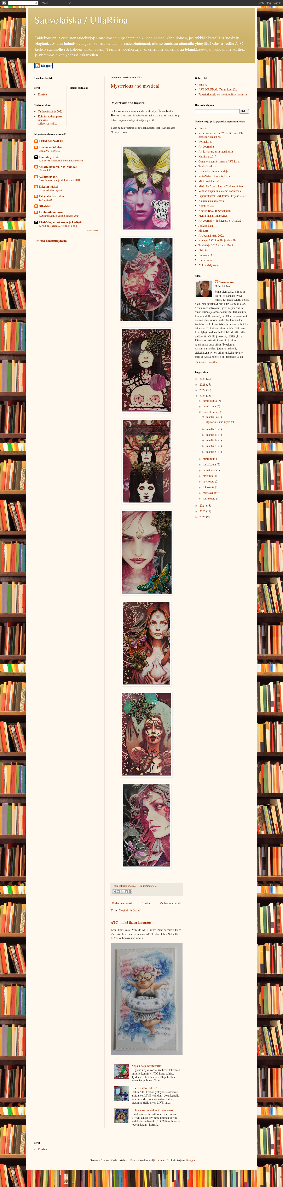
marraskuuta (210, 493)
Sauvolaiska (226, 282)
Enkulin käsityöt (49, 186)
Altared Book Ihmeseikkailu (214, 211)
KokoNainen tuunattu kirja (214, 176)
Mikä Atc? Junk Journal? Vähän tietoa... (221, 186)
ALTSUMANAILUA (51, 141)
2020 (203, 379)
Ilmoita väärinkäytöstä (50, 240)
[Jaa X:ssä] (122, 891)
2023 (203, 396)
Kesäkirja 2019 (207, 156)
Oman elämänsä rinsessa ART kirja (218, 161)
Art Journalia (206, 146)
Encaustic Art (206, 255)
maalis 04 (212, 417)
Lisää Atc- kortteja (49, 151)
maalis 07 (212, 429)
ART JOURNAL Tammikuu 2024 (218, 89)
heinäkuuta (209, 470)
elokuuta (208, 476)
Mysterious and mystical (135, 85)
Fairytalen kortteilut (51, 196)
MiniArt (203, 230)
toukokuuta (210, 464)
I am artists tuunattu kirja (213, 171)
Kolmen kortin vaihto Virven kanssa (153, 1110)
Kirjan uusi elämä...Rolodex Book (58, 225)
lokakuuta (209, 487)
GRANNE (45, 206)
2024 (203, 505)
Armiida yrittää (49, 157)
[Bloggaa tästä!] (118, 891)
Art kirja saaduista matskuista (215, 151)
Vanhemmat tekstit (170, 903)
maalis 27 (212, 446)
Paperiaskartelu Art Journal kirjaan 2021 (222, 196)
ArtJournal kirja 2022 (211, 235)
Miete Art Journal (208, 181)
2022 (203, 390)
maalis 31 (212, 452)
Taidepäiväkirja (207, 166)
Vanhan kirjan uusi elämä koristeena (219, 191)
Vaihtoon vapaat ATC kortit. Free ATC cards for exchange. (221, 135)
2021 (203, 384)
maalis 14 (212, 440)
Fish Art (203, 250)
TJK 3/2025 (45, 199)
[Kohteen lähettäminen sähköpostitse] (114, 891)
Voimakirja (205, 141)
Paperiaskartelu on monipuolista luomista (222, 94)
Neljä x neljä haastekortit (146, 1066)
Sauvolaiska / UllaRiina (81, 19)
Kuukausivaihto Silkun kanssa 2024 (59, 215)
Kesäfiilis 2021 (207, 206)
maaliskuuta (210, 412)
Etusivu (146, 903)
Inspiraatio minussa (51, 212)
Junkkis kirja (205, 225)
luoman (161, 1160)
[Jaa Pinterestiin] (130, 891)
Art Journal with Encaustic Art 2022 (219, 220)
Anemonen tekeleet (51, 147)
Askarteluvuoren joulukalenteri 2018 (60, 180)
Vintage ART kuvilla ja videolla (217, 240)
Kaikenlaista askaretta (211, 201)
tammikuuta (210, 401)
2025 (203, 511)
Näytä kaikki (92, 230)
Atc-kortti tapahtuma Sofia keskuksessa (61, 160)
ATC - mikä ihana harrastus (131, 922)
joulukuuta (209, 498)
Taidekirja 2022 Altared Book (215, 245)
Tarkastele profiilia (206, 362)
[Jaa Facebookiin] (126, 891)
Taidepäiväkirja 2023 (50, 111)
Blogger (190, 1160)
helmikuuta (210, 406)
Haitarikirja (205, 260)
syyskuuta (209, 481)
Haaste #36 (45, 170)
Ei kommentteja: (148, 886)
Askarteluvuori (48, 176)
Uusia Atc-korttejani (50, 190)
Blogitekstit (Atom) (130, 910)
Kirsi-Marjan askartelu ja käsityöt (60, 222)
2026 (203, 517)
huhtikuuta (209, 459)
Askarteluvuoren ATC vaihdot (58, 167)
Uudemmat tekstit (122, 903)
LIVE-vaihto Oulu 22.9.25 (147, 1088)
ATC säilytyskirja (208, 265)
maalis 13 (212, 435)
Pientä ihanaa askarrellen (212, 215)
